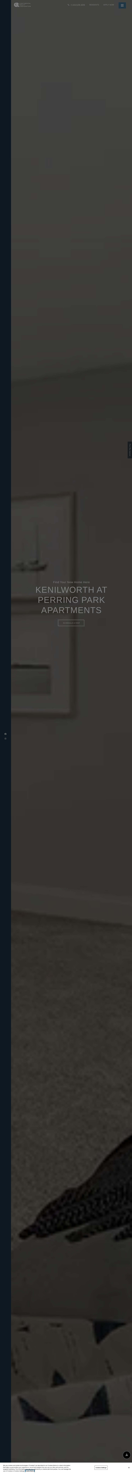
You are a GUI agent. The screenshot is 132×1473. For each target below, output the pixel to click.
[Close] (129, 1467)
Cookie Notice (29, 1471)
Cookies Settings (101, 1467)
